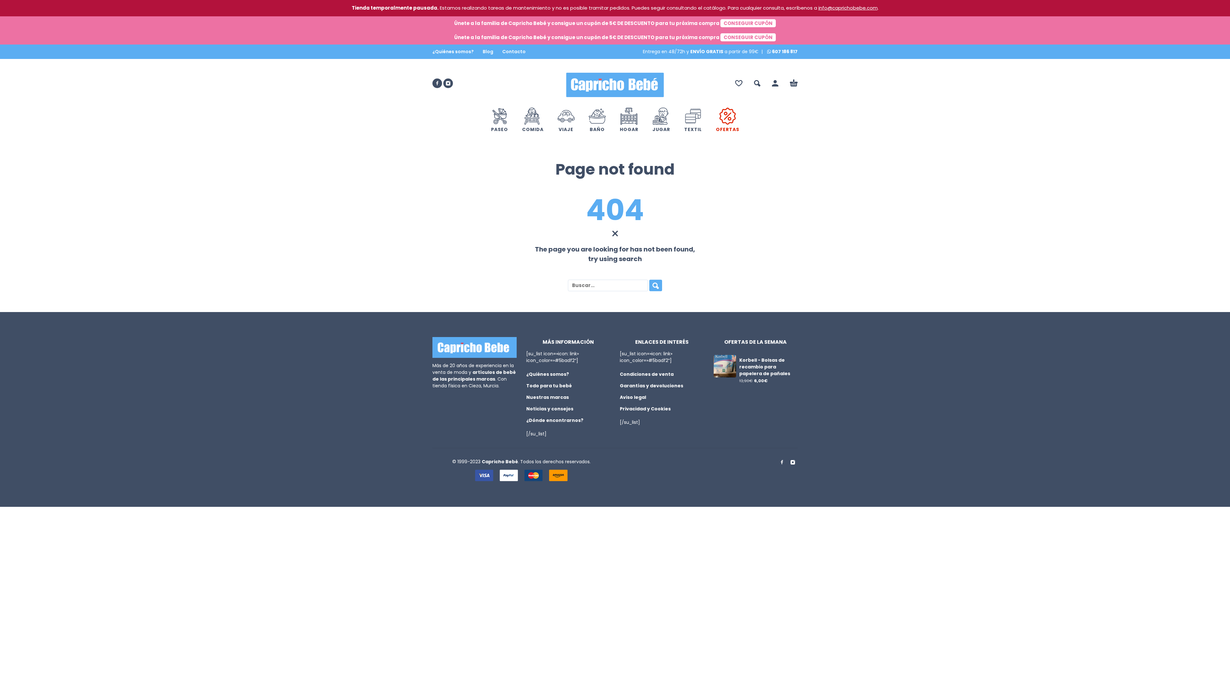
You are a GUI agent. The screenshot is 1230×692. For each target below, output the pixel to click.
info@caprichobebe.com (848, 7)
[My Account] (775, 83)
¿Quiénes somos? (453, 51)
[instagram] (448, 83)
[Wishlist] (738, 83)
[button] (757, 83)
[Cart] (794, 83)
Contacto (514, 51)
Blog (488, 51)
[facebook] (437, 83)
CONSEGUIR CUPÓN (748, 23)
